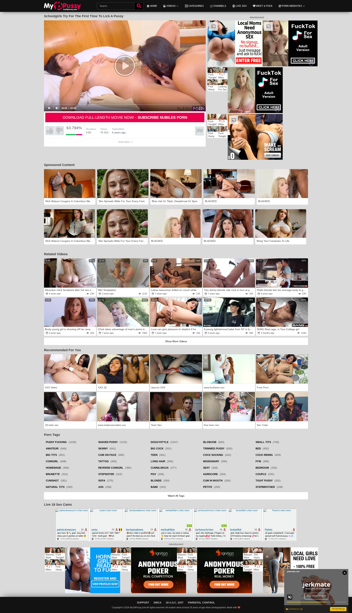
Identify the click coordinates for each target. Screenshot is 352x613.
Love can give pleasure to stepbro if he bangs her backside (176, 329)
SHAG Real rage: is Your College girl (278, 329)
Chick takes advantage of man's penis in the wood (123, 329)
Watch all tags (176, 495)
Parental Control (201, 602)
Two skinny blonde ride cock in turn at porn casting (229, 290)
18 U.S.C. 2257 (175, 602)
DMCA (157, 602)
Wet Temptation (107, 290)
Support (143, 602)
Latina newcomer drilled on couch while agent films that (176, 290)
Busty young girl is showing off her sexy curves (70, 329)
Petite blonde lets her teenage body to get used (282, 290)
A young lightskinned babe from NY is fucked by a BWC (229, 329)
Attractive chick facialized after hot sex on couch (70, 290)
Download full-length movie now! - (125, 117)
